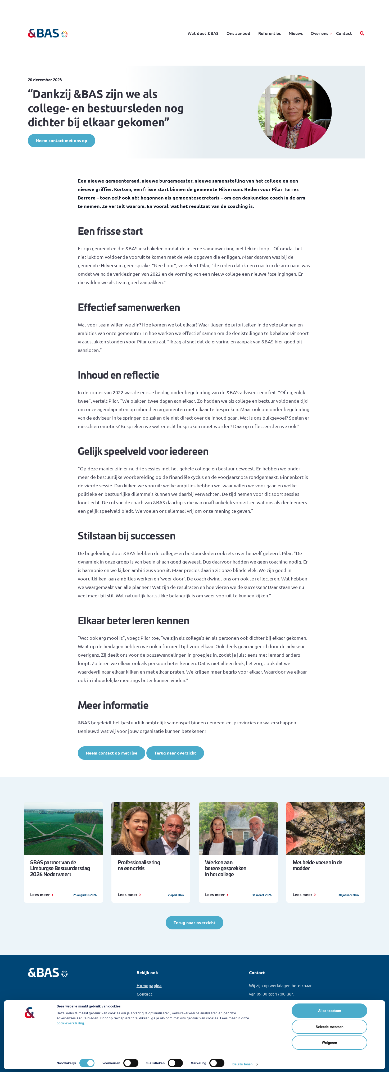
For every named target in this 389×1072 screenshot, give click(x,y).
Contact (344, 33)
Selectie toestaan (329, 1026)
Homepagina (149, 985)
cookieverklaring (70, 1023)
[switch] (130, 1063)
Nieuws (296, 33)
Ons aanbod (238, 33)
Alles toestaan (329, 1010)
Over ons (319, 33)
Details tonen (242, 1064)
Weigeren (329, 1042)
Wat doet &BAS (203, 33)
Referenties (269, 33)
